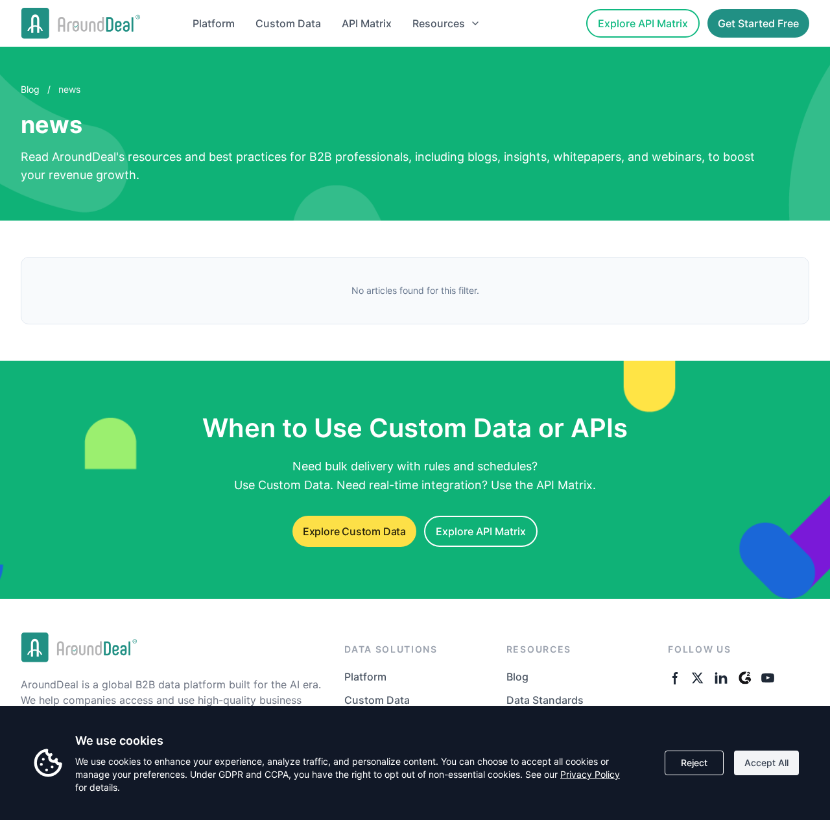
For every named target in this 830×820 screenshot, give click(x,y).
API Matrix (367, 23)
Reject (694, 762)
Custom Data (288, 23)
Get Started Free (758, 23)
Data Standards (545, 699)
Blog (30, 89)
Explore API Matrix (643, 23)
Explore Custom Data (354, 531)
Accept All (766, 762)
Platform (214, 23)
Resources (438, 23)
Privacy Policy (590, 774)
